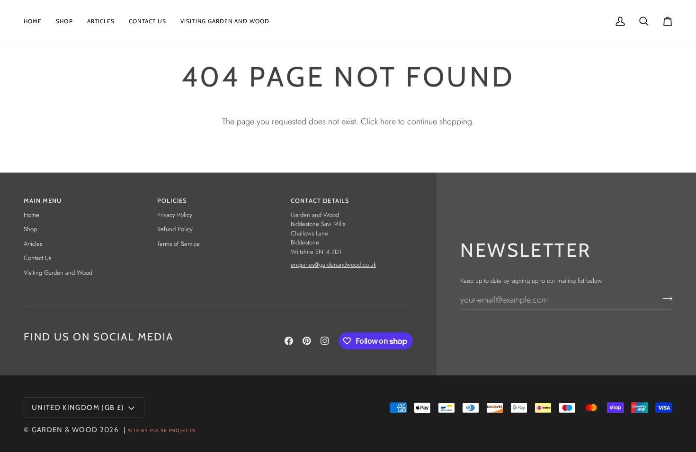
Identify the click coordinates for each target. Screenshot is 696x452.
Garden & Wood (65, 430)
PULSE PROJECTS (173, 430)
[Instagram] (325, 341)
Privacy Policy (174, 214)
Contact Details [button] (320, 200)
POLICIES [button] (172, 200)
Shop (30, 229)
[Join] (664, 298)
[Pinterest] (307, 341)
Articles (33, 243)
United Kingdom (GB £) (78, 407)
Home (31, 214)
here (388, 121)
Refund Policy (175, 229)
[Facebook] (289, 341)
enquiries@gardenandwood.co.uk (333, 264)
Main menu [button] (43, 200)
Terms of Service (178, 243)
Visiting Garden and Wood (58, 272)
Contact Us (37, 257)
